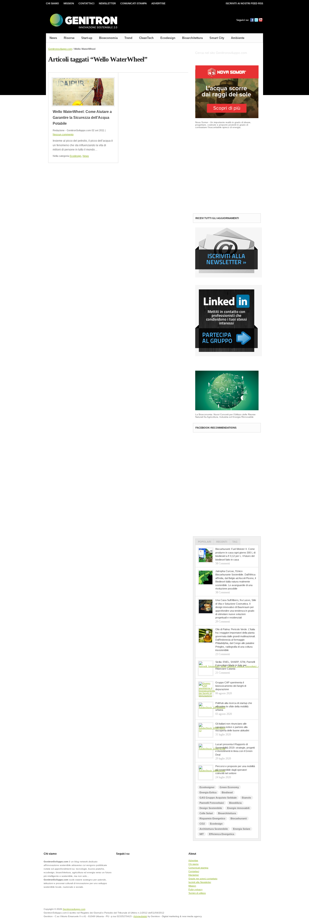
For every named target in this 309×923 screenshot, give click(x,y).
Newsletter (107, 3)
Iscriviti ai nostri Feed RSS (244, 3)
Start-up (86, 38)
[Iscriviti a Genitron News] (228, 276)
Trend (128, 38)
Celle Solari (206, 813)
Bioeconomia (108, 38)
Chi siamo (52, 3)
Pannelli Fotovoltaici (212, 802)
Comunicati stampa (133, 3)
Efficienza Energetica (221, 834)
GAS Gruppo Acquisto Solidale (218, 797)
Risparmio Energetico (212, 818)
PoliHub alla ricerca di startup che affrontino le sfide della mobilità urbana (233, 706)
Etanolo (246, 797)
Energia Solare (241, 829)
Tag (235, 541)
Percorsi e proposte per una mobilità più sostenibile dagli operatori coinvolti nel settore (235, 770)
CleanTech (146, 38)
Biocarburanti (239, 818)
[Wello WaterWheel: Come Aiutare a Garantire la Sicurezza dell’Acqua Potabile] (83, 92)
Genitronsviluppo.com (60, 49)
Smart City (216, 38)
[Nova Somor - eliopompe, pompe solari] (227, 117)
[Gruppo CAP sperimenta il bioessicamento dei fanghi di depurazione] (206, 689)
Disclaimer (193, 875)
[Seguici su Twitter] (256, 21)
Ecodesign (167, 38)
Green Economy (229, 787)
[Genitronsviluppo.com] (83, 21)
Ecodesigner (207, 787)
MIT (202, 834)
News (53, 38)
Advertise (158, 3)
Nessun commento (63, 134)
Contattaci (86, 3)
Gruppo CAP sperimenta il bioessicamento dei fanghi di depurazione (230, 686)
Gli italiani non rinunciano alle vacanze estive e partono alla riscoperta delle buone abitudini (232, 727)
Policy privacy (195, 889)
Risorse (69, 38)
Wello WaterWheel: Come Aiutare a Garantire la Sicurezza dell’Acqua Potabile (82, 117)
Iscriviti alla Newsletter (199, 882)
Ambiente (237, 38)
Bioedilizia (235, 802)
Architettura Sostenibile (214, 829)
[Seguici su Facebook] (252, 21)
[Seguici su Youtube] (260, 21)
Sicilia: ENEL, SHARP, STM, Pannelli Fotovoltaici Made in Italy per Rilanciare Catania (235, 665)
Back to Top (247, 911)
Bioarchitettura (192, 38)
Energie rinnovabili (238, 808)
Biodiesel (227, 792)
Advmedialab (140, 916)
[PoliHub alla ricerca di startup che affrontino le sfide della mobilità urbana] (206, 709)
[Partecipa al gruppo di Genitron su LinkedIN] (228, 355)
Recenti (221, 541)
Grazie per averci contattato (202, 878)
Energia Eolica (208, 792)
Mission (69, 3)
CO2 (202, 823)
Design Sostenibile (211, 808)
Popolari (204, 541)
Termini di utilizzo (197, 893)
